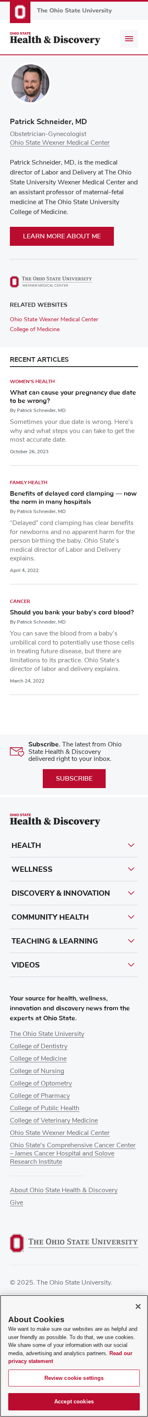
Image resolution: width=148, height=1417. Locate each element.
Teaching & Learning (55, 941)
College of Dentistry (38, 1046)
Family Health (28, 482)
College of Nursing (37, 1071)
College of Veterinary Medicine (54, 1120)
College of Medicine (35, 329)
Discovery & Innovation (61, 893)
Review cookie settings (74, 1378)
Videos (26, 965)
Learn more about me (62, 236)
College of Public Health (44, 1108)
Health (26, 845)
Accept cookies (74, 1401)
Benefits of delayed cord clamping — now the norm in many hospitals (73, 497)
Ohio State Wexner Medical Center (60, 142)
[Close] (138, 1306)
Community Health (50, 917)
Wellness (32, 869)
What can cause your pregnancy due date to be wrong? (73, 396)
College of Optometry (41, 1083)
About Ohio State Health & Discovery (64, 1190)
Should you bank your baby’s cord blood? (72, 612)
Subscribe (74, 778)
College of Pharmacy (40, 1095)
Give (16, 1202)
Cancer (20, 601)
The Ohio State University (47, 1034)
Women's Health (32, 381)
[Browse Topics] (129, 39)
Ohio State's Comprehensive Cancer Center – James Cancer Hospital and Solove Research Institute (73, 1153)
